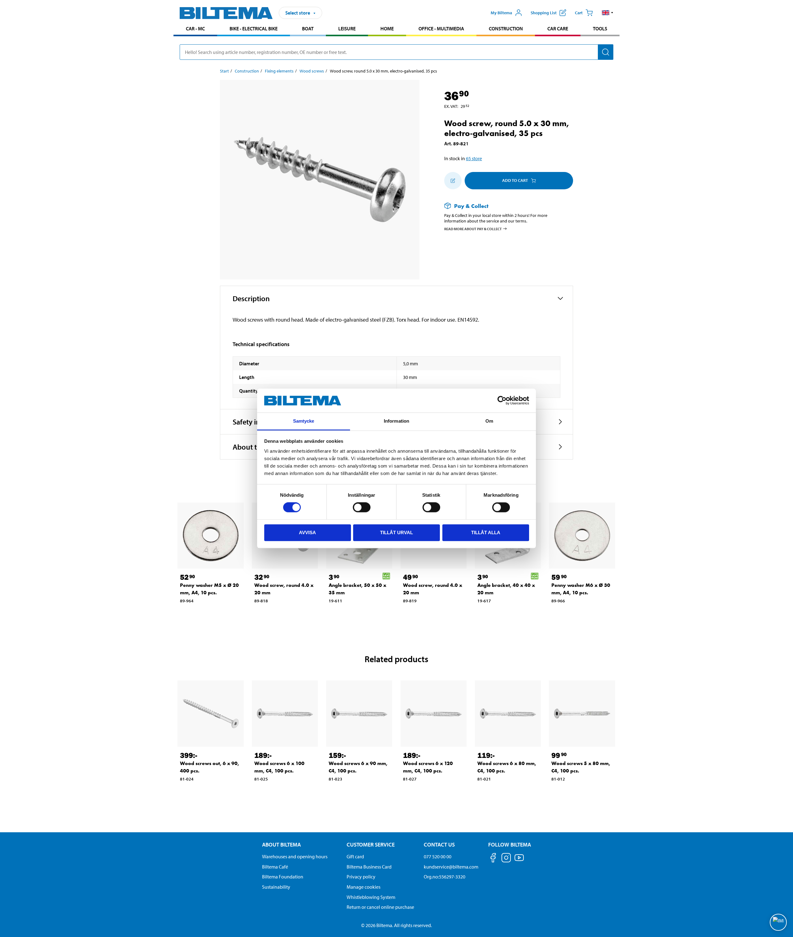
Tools (600, 28)
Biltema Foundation (282, 876)
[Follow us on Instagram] (506, 859)
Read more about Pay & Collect (473, 229)
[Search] (605, 52)
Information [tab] (396, 421)
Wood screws (312, 71)
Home (387, 28)
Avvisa (307, 532)
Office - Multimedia (441, 28)
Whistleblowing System (371, 897)
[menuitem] (195, 29)
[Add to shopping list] (453, 180)
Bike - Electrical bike (254, 28)
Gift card (355, 856)
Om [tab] (489, 421)
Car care (557, 28)
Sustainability (276, 887)
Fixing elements (279, 71)
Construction (506, 28)
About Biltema (281, 844)
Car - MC (195, 28)
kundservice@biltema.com (451, 867)
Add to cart (515, 180)
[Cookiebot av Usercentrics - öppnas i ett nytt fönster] (502, 400)
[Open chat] (778, 922)
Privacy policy (361, 876)
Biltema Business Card (369, 867)
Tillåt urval (396, 532)
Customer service (371, 844)
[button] (607, 12)
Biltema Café (275, 867)
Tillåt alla (485, 532)
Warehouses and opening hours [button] (294, 856)
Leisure (347, 28)
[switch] (361, 507)
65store (474, 158)
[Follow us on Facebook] (493, 859)
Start (224, 71)
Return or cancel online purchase (380, 907)
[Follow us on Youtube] (519, 860)
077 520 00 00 (437, 856)
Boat (307, 28)
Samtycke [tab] (303, 421)
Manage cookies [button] (363, 887)
